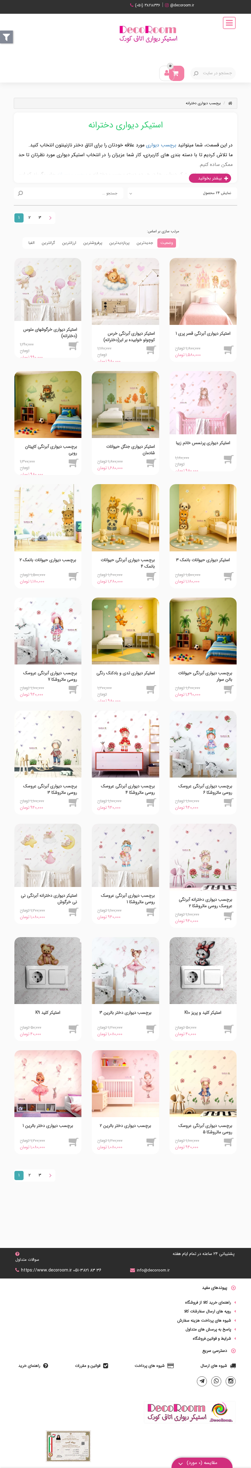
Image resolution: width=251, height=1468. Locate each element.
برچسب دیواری (161, 145)
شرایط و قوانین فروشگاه (212, 1339)
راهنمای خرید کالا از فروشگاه (208, 1303)
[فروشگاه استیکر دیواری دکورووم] (147, 33)
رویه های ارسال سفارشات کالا (207, 1311)
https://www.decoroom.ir (46, 1270)
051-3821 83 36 (87, 1270)
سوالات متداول (27, 1259)
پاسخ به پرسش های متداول (208, 1329)
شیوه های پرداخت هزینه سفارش (204, 1321)
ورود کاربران (167, 72)
